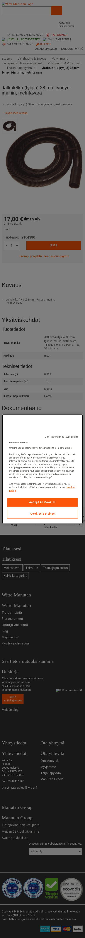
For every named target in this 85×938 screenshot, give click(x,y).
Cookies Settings (42, 513)
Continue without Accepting (61, 437)
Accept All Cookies (42, 502)
